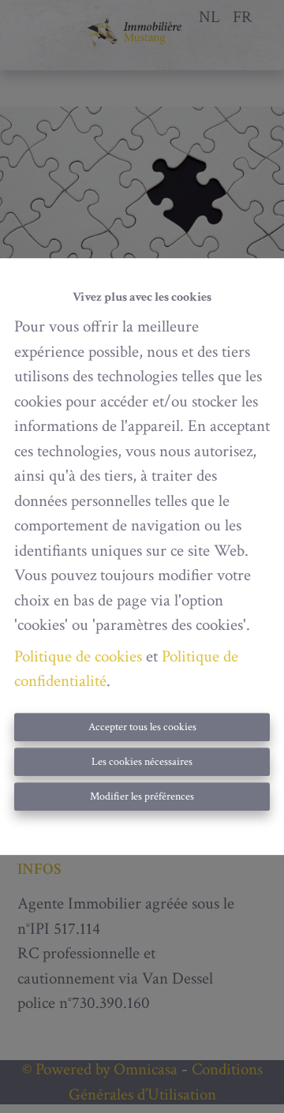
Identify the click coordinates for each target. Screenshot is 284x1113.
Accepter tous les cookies (142, 727)
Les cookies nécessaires (142, 762)
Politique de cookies (78, 656)
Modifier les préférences (142, 796)
